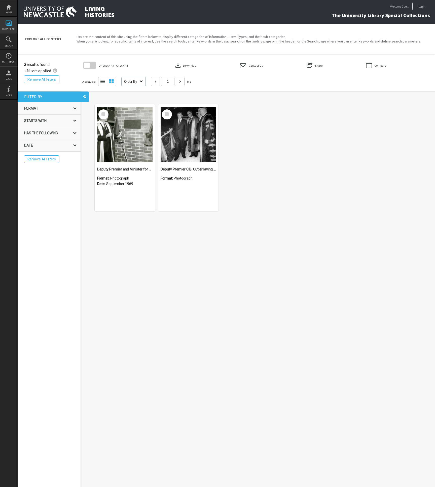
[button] (251, 65)
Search (9, 45)
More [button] (9, 95)
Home (9, 12)
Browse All (9, 29)
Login (9, 78)
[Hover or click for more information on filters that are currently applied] (55, 70)
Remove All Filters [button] (41, 79)
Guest (405, 6)
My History (8, 62)
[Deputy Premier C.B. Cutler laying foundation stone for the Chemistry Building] (188, 134)
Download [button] (185, 65)
